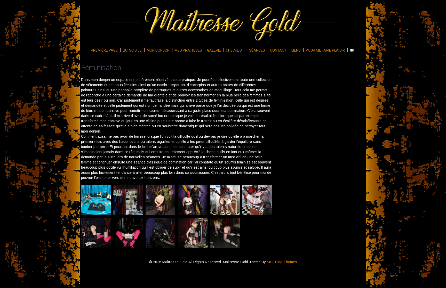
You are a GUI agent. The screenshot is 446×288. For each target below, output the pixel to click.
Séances (257, 50)
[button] (96, 200)
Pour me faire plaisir (325, 50)
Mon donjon (158, 50)
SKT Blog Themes (282, 262)
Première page (104, 50)
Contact (278, 50)
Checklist (235, 50)
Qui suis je (132, 50)
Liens (296, 50)
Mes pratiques (188, 50)
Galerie (214, 50)
